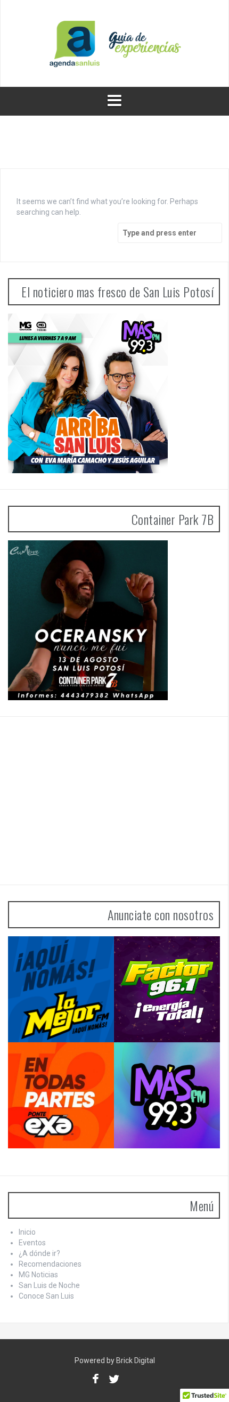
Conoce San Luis (46, 1296)
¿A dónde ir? (39, 1253)
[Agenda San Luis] (114, 42)
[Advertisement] (88, 799)
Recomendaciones (50, 1264)
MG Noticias (38, 1274)
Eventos (32, 1242)
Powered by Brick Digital (115, 1360)
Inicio (27, 1232)
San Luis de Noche (49, 1285)
